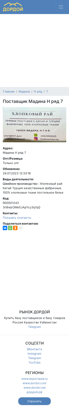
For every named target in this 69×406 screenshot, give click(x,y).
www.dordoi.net (35, 387)
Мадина (24, 91)
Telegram (34, 327)
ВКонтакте (34, 349)
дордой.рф (34, 392)
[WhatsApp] (10, 228)
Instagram (34, 353)
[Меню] (61, 7)
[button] (34, 401)
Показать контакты (17, 217)
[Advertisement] (34, 50)
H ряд (38, 91)
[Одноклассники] (15, 228)
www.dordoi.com (34, 383)
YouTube (34, 362)
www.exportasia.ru (35, 379)
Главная (9, 91)
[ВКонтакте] (5, 228)
